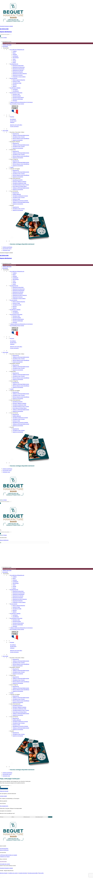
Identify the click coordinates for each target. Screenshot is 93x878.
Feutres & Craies (16, 81)
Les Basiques (15, 56)
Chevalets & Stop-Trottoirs (19, 137)
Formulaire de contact (5, 864)
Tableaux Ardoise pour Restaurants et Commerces (21, 102)
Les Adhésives (16, 91)
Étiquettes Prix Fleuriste (18, 72)
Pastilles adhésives (17, 194)
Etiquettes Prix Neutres (18, 75)
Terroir (14, 59)
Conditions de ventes (13, 873)
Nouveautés (5, 46)
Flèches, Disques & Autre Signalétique (21, 138)
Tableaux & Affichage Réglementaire (21, 135)
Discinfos (15, 84)
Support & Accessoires (18, 140)
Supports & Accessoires (18, 148)
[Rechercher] (0, 36)
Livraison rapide (3, 796)
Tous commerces (14, 191)
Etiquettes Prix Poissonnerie (19, 67)
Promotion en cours (7, 41)
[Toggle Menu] (0, 39)
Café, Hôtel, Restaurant (15, 178)
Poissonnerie (13, 149)
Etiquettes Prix (16, 133)
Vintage (14, 60)
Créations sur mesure (5, 856)
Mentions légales (3, 873)
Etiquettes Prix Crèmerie (18, 70)
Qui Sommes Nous (4, 848)
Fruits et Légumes (14, 159)
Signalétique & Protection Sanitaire (20, 200)
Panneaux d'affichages (18, 99)
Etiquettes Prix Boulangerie (18, 68)
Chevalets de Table (17, 83)
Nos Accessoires (13, 78)
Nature (14, 52)
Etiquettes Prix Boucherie (18, 65)
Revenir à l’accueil (4, 788)
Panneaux (15, 100)
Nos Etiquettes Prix (14, 64)
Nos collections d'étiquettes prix (17, 49)
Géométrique (16, 57)
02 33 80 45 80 (4, 29)
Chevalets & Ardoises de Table (19, 183)
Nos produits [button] (6, 48)
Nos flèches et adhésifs (15, 88)
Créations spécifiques (7, 247)
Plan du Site (41, 873)
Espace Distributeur (4, 850)
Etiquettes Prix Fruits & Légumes (20, 73)
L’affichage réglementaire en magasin (8, 855)
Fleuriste (12, 205)
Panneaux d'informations (18, 97)
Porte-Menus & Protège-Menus (20, 186)
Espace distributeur (6, 32)
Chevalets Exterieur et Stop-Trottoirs (21, 184)
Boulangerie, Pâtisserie (15, 141)
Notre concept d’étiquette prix (9, 43)
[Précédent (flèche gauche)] (0, 877)
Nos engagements (4, 806)
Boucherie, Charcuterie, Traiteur (17, 132)
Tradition (15, 51)
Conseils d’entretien (22, 873)
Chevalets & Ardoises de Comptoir (20, 196)
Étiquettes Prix (16, 207)
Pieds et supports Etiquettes (19, 80)
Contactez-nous (6, 250)
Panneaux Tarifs (16, 94)
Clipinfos (14, 86)
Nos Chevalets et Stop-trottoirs (17, 103)
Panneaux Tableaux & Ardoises (19, 181)
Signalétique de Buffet (18, 180)
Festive (14, 62)
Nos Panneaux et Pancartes (16, 92)
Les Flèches (15, 89)
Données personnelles (33, 873)
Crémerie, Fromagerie (15, 168)
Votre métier (5, 130)
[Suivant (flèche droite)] (1, 877)
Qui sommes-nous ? (7, 248)
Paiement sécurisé (4, 791)
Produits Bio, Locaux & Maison (19, 76)
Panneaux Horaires (17, 95)
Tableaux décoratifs (7, 44)
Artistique (15, 54)
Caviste (11, 167)
